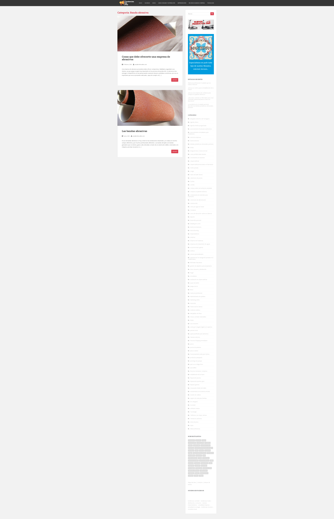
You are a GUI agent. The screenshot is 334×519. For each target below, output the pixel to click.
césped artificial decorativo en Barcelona (201, 164)
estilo (196, 450)
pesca (192, 344)
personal (191, 463)
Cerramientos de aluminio (197, 157)
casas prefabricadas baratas (198, 154)
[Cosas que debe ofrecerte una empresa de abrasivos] (150, 33)
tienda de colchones (194, 470)
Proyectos (197, 463)
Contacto (200, 482)
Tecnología (210, 3)
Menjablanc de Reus (196, 313)
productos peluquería (196, 357)
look (204, 455)
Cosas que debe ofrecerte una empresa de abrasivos (146, 58)
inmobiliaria (193, 276)
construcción (193, 203)
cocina (204, 440)
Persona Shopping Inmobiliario (198, 340)
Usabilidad (191, 473)
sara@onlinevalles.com (140, 64)
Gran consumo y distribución (166, 3)
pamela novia (194, 330)
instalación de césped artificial (198, 279)
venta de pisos (194, 422)
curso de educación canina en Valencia (201, 213)
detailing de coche (195, 223)
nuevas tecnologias (193, 460)
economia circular (205, 445)
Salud (210, 463)
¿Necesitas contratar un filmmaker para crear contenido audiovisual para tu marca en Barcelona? (201, 99)
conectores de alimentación (198, 200)
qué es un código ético (196, 364)
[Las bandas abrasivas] (150, 108)
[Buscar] (212, 13)
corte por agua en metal (197, 207)
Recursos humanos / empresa (197, 3)
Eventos (201, 450)
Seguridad (191, 465)
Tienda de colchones (196, 418)
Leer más (174, 80)
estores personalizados (196, 254)
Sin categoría (194, 401)
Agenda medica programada (198, 125)
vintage (201, 475)
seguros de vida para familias (198, 398)
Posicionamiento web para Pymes (199, 354)
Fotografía (207, 450)
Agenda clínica (194, 122)
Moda (154, 3)
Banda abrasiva (194, 141)
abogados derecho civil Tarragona (199, 119)
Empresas (191, 448)
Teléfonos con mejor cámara (198, 415)
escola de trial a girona (196, 247)
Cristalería (207, 443)
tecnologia (204, 465)
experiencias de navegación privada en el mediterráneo (200, 258)
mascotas (193, 303)
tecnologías (191, 468)
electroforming (194, 230)
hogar (192, 273)
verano (196, 475)
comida (192, 185)
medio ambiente (193, 458)
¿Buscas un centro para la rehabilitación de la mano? (200, 88)
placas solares (194, 351)
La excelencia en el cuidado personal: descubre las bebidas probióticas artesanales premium (200, 106)
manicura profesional (196, 293)
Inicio (140, 3)
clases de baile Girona (196, 174)
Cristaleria (193, 210)
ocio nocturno (194, 323)
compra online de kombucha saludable (201, 188)
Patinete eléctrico (195, 337)
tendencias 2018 (207, 468)
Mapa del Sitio (192, 482)
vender (197, 473)
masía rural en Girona (196, 306)
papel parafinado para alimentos (199, 334)
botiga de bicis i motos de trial (198, 151)
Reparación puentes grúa (197, 381)
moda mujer (206, 458)
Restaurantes (204, 463)
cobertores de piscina (196, 178)
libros (191, 290)
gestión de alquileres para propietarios (201, 266)
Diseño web (196, 445)
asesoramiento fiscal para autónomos (201, 129)
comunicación (192, 443)
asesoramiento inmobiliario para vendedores (198, 133)
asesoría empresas (195, 137)
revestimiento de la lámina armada (200, 391)
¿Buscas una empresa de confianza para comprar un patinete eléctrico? (199, 93)
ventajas (191, 475)
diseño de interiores (195, 227)
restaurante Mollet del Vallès (198, 388)
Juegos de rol (194, 286)
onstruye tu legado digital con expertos (201, 327)
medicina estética (195, 310)
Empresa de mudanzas (196, 240)
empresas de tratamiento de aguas (200, 244)
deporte (192, 217)
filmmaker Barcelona (196, 262)
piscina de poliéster (195, 347)
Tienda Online (203, 470)
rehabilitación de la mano (197, 374)
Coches (192, 181)
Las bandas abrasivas (134, 131)
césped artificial (194, 161)
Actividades (191, 440)
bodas (192, 147)
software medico (195, 408)
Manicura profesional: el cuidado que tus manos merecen (199, 83)
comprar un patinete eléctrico (198, 191)
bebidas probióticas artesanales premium (201, 144)
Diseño (190, 445)
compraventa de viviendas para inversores (198, 195)
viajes (191, 425)
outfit (211, 460)
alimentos (198, 440)
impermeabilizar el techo (199, 453)
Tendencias (199, 468)
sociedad (197, 465)
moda (199, 458)
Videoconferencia (195, 429)
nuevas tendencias (204, 460)
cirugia (192, 171)
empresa (192, 237)
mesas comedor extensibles (198, 317)
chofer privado (194, 168)
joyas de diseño (194, 283)
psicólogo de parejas (196, 361)
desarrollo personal (195, 220)
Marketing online (195, 300)
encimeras (191, 450)
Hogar (190, 453)
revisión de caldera (195, 395)
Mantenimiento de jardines (197, 296)
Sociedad (147, 3)
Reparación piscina (195, 378)
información (210, 453)
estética (192, 251)
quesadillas (193, 368)
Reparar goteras (194, 384)
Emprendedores (182, 3)
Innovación (198, 455)
